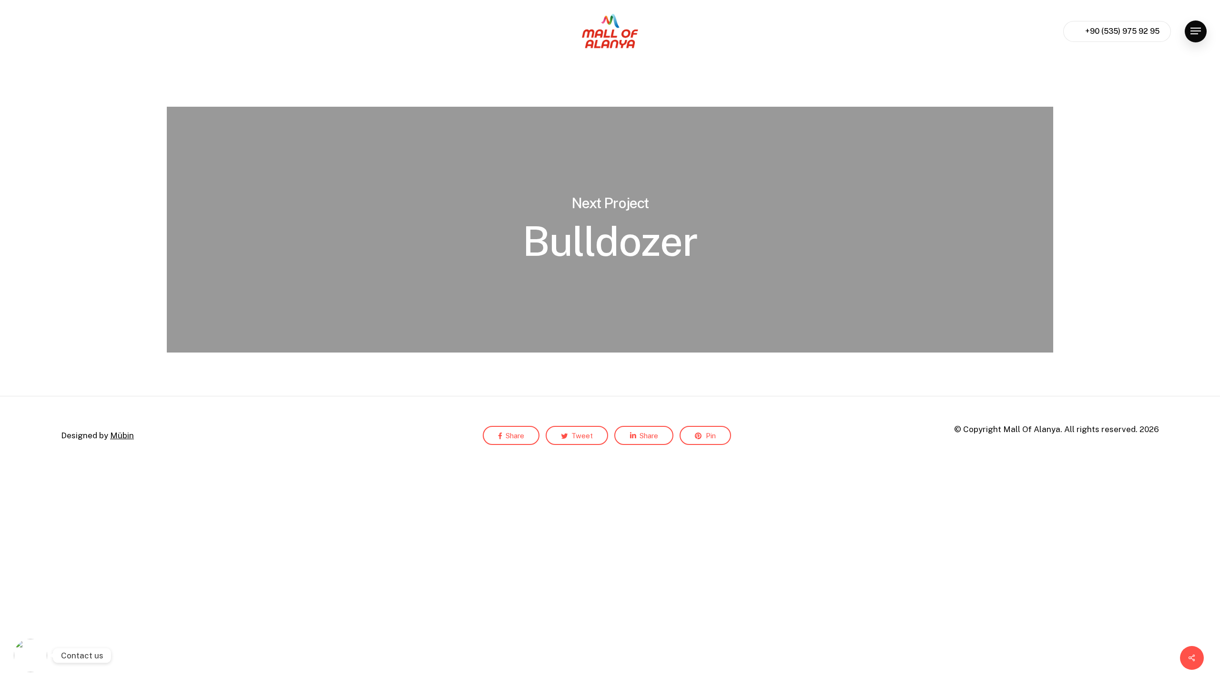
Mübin (122, 435)
